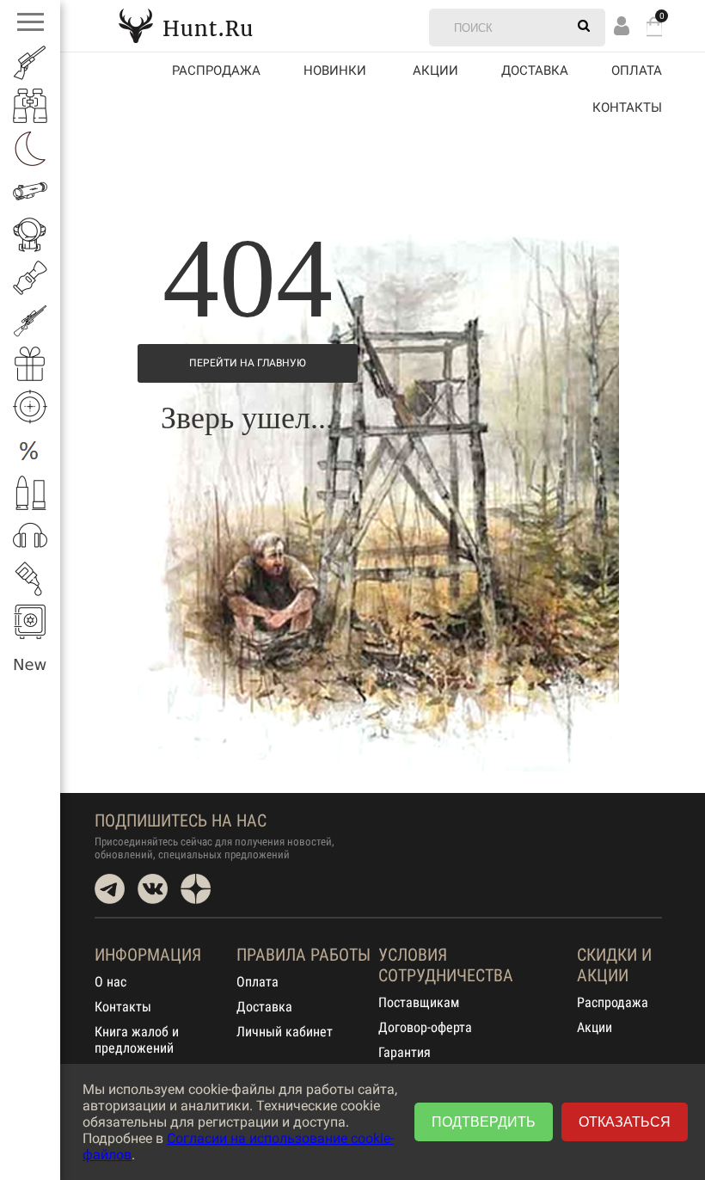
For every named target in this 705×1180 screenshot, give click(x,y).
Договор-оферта (425, 1027)
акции (435, 70)
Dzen (196, 889)
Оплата (636, 70)
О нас (110, 982)
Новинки (334, 70)
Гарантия (404, 1052)
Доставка (534, 70)
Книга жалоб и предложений (137, 1039)
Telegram (110, 889)
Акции (594, 1027)
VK (153, 889)
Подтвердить (484, 1122)
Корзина (654, 26)
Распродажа (216, 70)
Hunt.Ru (186, 25)
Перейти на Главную (247, 363)
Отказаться (625, 1122)
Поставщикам (418, 1002)
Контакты (627, 107)
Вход (621, 25)
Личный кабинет (284, 1031)
